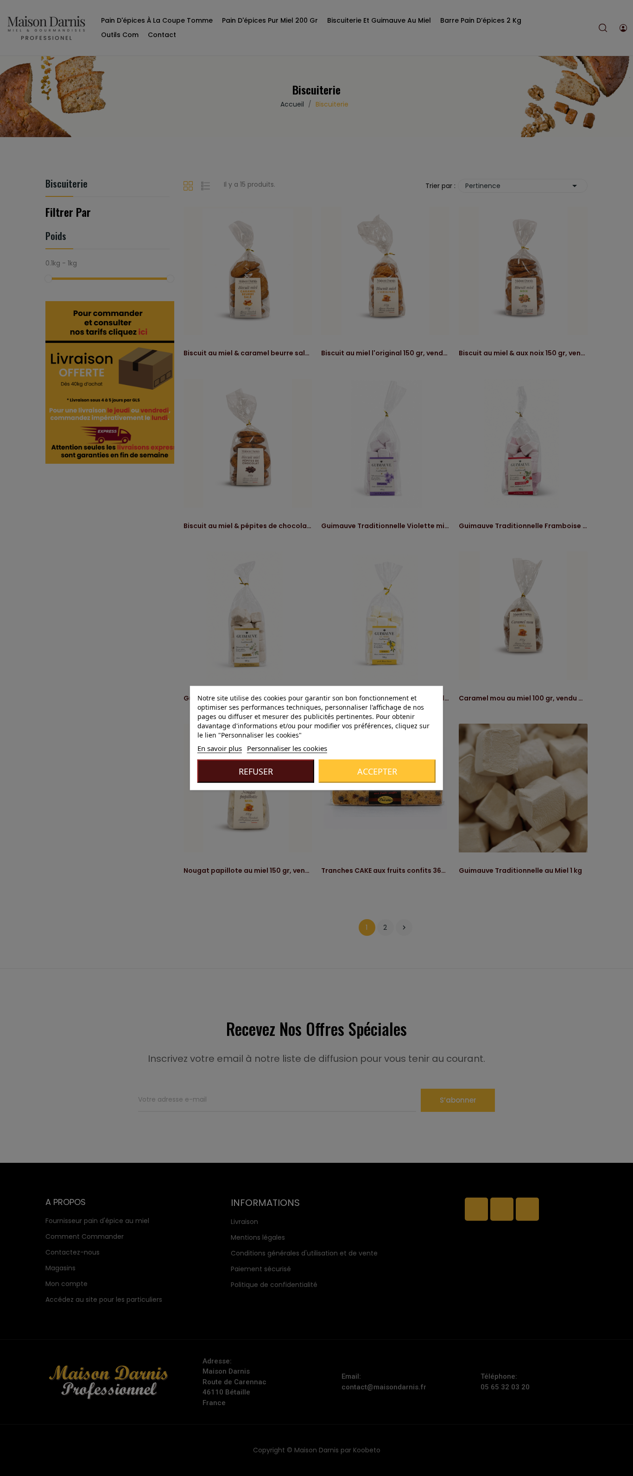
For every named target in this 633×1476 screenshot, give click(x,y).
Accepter (377, 771)
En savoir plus (219, 748)
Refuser (256, 771)
